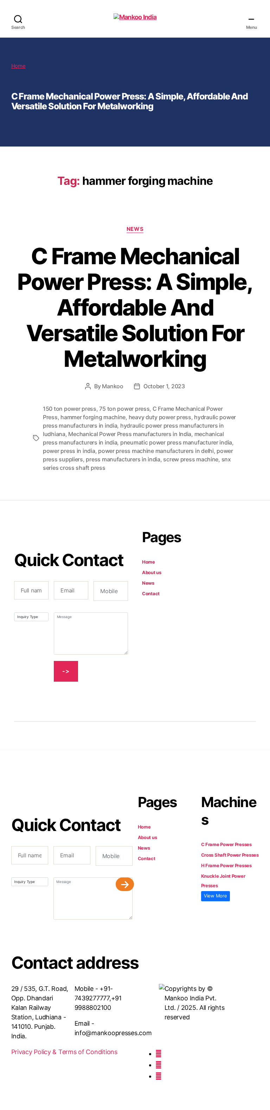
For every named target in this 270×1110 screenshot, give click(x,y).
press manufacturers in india (123, 459)
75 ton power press (124, 408)
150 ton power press (69, 408)
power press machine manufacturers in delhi (156, 450)
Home (18, 66)
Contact (151, 593)
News (135, 229)
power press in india (69, 450)
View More (215, 895)
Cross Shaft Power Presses (230, 855)
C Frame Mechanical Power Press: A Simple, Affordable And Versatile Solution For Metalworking (134, 307)
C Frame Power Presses (226, 844)
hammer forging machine (93, 417)
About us (151, 572)
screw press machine (190, 459)
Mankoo (112, 386)
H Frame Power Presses (226, 865)
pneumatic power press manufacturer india (176, 442)
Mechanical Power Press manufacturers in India (129, 433)
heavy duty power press (160, 417)
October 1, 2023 (164, 386)
